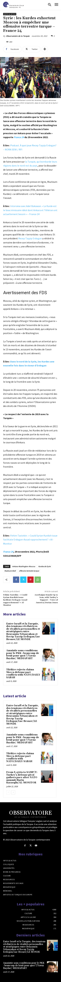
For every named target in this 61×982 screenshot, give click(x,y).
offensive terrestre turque (29, 571)
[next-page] (13, 792)
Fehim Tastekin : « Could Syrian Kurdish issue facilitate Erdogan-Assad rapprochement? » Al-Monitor (30, 539)
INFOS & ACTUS (10, 14)
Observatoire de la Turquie (18, 36)
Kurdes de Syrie (44, 566)
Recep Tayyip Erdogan (30, 238)
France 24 (19, 137)
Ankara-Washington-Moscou (23, 566)
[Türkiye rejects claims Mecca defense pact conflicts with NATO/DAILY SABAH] (48, 674)
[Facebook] (16, 580)
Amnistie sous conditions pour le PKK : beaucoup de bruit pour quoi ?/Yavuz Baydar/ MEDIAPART (22, 654)
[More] (44, 49)
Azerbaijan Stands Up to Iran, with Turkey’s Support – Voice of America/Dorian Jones (46, 599)
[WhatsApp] (38, 580)
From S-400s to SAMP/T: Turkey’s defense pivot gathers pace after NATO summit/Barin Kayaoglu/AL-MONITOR (21, 777)
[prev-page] (8, 792)
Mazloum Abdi (10, 571)
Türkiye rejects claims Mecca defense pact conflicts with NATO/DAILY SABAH (23, 673)
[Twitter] (23, 580)
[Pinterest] (30, 580)
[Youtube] (36, 846)
